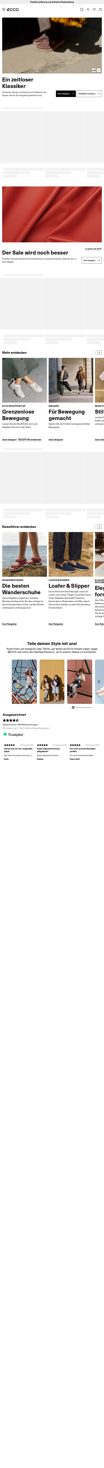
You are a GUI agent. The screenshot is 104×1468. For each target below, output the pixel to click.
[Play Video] (52, 45)
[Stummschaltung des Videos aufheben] (94, 70)
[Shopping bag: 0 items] (100, 9)
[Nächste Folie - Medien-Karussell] (99, 682)
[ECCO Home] (13, 9)
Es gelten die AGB (93, 249)
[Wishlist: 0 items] (94, 9)
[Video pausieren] (98, 70)
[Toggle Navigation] (4, 9)
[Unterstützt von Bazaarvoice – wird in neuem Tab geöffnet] (82, 707)
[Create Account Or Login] (88, 9)
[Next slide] (99, 352)
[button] (52, 45)
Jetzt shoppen (77, 2)
